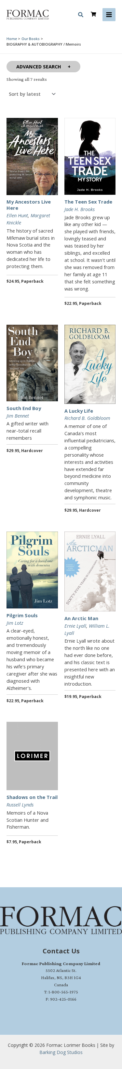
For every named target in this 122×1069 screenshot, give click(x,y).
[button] (81, 15)
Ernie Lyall (75, 625)
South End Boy (24, 408)
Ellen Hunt (17, 215)
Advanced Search (38, 66)
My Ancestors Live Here (29, 204)
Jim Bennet (18, 415)
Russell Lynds (20, 804)
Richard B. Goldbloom (87, 418)
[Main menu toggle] (108, 14)
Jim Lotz (15, 623)
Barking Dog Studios (61, 1052)
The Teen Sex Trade (88, 201)
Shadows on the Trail (32, 797)
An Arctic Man (81, 618)
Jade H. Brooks (79, 209)
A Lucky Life (78, 410)
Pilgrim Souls (22, 615)
